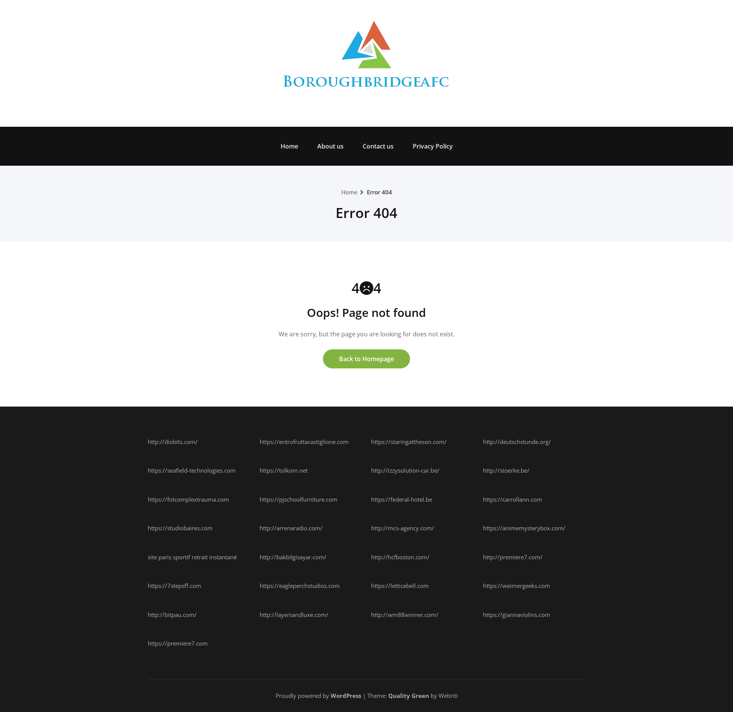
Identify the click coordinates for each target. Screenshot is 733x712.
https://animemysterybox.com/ (524, 528)
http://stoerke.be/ (506, 470)
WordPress (346, 695)
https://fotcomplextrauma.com (188, 499)
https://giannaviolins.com (516, 614)
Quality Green (408, 695)
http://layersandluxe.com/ (294, 614)
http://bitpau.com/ (172, 614)
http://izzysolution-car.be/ (405, 470)
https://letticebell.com (400, 585)
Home (289, 146)
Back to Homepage (366, 359)
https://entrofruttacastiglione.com (304, 442)
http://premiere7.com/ (512, 557)
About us (330, 146)
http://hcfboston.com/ (400, 557)
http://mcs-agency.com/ (402, 528)
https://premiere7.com (178, 643)
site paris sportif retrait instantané (192, 557)
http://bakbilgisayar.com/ (293, 557)
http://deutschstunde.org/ (517, 442)
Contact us (378, 146)
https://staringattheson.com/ (409, 442)
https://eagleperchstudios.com (300, 585)
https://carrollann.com (512, 499)
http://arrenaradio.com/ (291, 528)
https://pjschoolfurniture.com (298, 499)
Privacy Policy (433, 146)
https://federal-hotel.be (401, 499)
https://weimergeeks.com (516, 585)
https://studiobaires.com (180, 528)
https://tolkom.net (284, 470)
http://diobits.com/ (173, 442)
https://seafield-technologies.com (192, 470)
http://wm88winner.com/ (404, 614)
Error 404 (379, 192)
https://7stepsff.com (174, 585)
